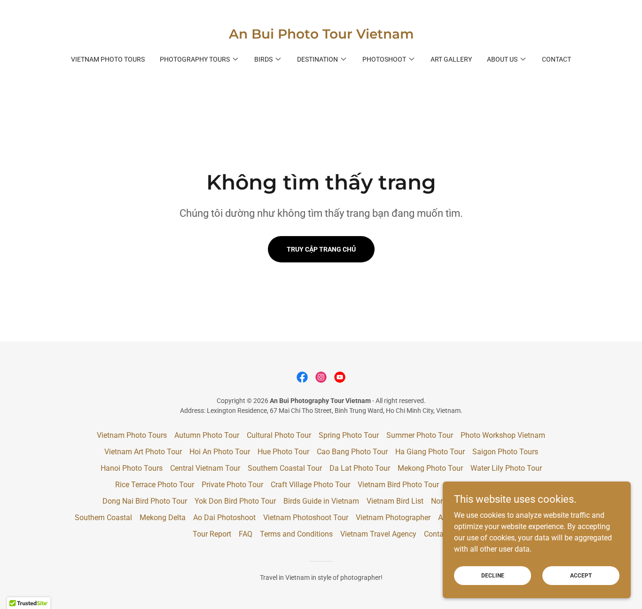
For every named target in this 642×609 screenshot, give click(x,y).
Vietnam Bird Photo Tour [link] (398, 484)
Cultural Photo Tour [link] (279, 435)
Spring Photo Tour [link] (349, 435)
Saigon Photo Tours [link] (505, 451)
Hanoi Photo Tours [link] (132, 468)
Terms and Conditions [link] (296, 534)
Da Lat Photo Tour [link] (359, 468)
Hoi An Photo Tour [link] (219, 451)
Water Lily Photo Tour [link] (506, 468)
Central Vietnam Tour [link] (205, 468)
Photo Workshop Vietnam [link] (503, 435)
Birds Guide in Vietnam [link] (321, 501)
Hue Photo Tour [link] (283, 451)
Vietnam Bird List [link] (395, 501)
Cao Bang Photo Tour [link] (352, 451)
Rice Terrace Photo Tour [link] (154, 484)
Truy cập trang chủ (321, 249)
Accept (581, 575)
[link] (321, 36)
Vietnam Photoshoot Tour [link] (305, 517)
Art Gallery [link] (451, 59)
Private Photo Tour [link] (232, 484)
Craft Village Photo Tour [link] (310, 484)
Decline (492, 575)
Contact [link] (556, 59)
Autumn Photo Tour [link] (206, 435)
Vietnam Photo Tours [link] (108, 59)
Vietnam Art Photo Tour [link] (143, 451)
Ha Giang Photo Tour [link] (430, 451)
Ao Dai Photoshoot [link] (224, 517)
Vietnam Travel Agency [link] (378, 534)
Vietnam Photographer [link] (393, 517)
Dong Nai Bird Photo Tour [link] (144, 501)
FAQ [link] (245, 534)
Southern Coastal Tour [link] (285, 468)
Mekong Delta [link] (163, 517)
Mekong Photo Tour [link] (430, 468)
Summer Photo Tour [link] (419, 435)
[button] (199, 59)
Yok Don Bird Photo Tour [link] (235, 501)
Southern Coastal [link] (103, 517)
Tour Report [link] (212, 534)
